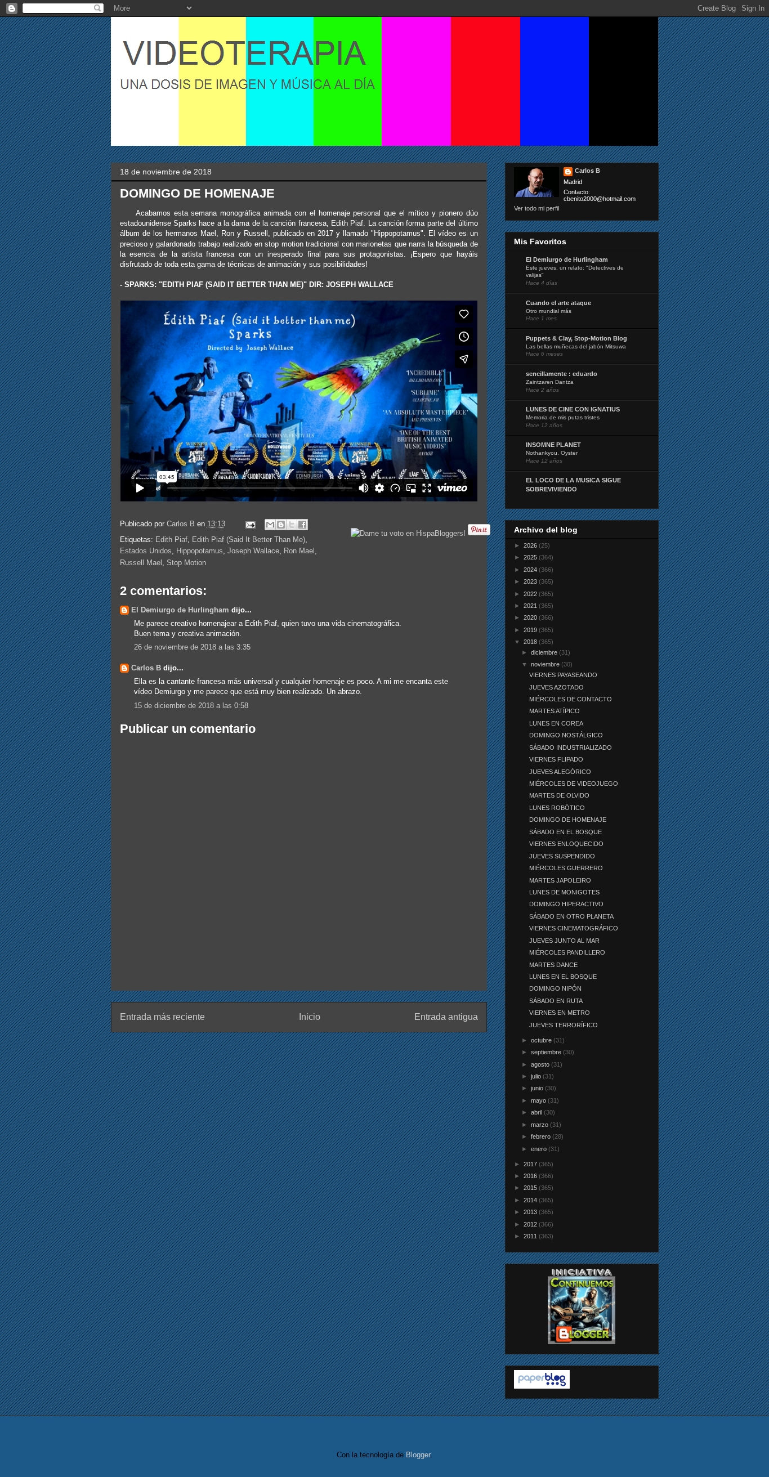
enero (539, 1148)
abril (537, 1112)
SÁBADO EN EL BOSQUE (565, 832)
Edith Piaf (171, 539)
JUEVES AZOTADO (556, 687)
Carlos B (182, 524)
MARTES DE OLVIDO (559, 795)
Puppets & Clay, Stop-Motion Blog (576, 338)
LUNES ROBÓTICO (557, 807)
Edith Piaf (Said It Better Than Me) (248, 539)
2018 (531, 641)
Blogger (418, 1455)
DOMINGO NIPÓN (555, 988)
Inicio (309, 1017)
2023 (531, 581)
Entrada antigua (446, 1017)
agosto (541, 1064)
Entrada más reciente (162, 1017)
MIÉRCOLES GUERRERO (566, 868)
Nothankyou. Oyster (552, 453)
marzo (540, 1124)
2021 (531, 605)
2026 (531, 545)
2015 (531, 1187)
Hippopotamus (199, 551)
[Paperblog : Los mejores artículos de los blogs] (542, 1386)
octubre (542, 1040)
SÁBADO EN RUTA (556, 1000)
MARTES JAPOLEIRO (560, 880)
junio (538, 1088)
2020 (531, 617)
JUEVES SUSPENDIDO (562, 856)
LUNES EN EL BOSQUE (563, 976)
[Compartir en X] (291, 524)
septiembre (547, 1052)
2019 (531, 629)
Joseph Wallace (253, 551)
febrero (541, 1136)
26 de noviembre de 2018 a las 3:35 (192, 647)
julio (537, 1076)
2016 (531, 1175)
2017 (531, 1164)
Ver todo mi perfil (536, 208)
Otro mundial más (548, 311)
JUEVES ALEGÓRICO (560, 771)
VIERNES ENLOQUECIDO (566, 843)
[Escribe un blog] (281, 524)
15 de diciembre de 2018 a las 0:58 (191, 705)
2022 (531, 593)
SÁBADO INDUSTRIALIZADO (570, 747)
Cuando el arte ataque (558, 302)
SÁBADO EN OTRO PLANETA (571, 916)
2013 (531, 1212)
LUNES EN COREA (556, 723)
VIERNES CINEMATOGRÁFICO (573, 928)
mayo (539, 1100)
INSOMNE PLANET (553, 444)
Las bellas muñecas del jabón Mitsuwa (576, 346)
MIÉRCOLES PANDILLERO (567, 952)
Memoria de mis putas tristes (563, 417)
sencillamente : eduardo (561, 373)
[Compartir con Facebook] (302, 524)
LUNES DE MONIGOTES (564, 892)
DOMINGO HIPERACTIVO (566, 904)
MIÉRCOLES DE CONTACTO (570, 699)
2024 (531, 569)
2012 (531, 1224)
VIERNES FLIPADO (556, 759)
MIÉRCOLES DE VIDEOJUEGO (573, 783)
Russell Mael (141, 562)
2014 (531, 1200)
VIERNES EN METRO (559, 1012)
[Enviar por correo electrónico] (270, 524)
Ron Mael (299, 551)
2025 (531, 557)
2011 (531, 1236)
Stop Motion (186, 562)
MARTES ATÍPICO (554, 711)
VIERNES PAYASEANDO (563, 675)
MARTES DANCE (553, 964)
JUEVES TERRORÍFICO (563, 1025)
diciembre (545, 652)
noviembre (546, 664)
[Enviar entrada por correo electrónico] (250, 524)
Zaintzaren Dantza (550, 382)
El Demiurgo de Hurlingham (180, 610)
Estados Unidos (146, 551)
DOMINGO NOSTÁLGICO (566, 735)
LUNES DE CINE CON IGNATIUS (573, 409)
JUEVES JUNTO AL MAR (564, 940)
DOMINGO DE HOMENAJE (567, 819)
